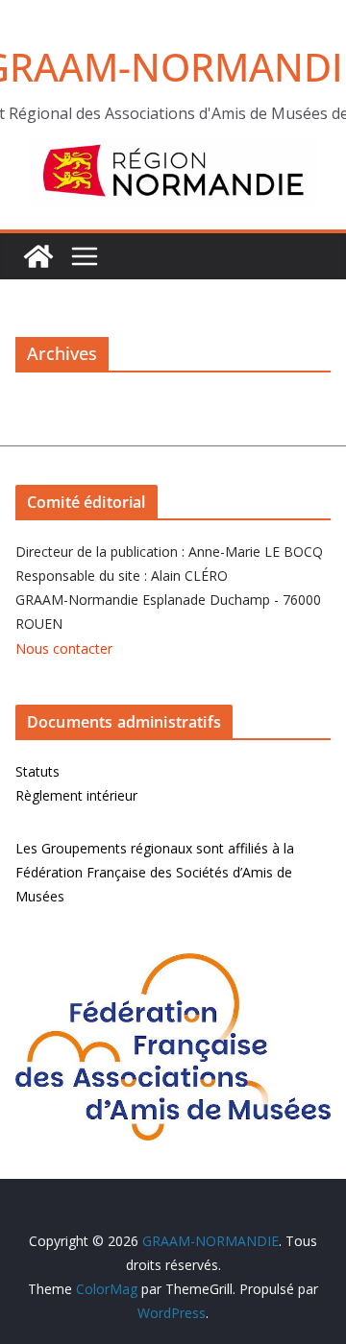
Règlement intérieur (76, 795)
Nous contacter (63, 648)
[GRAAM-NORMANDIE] (38, 256)
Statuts (37, 771)
